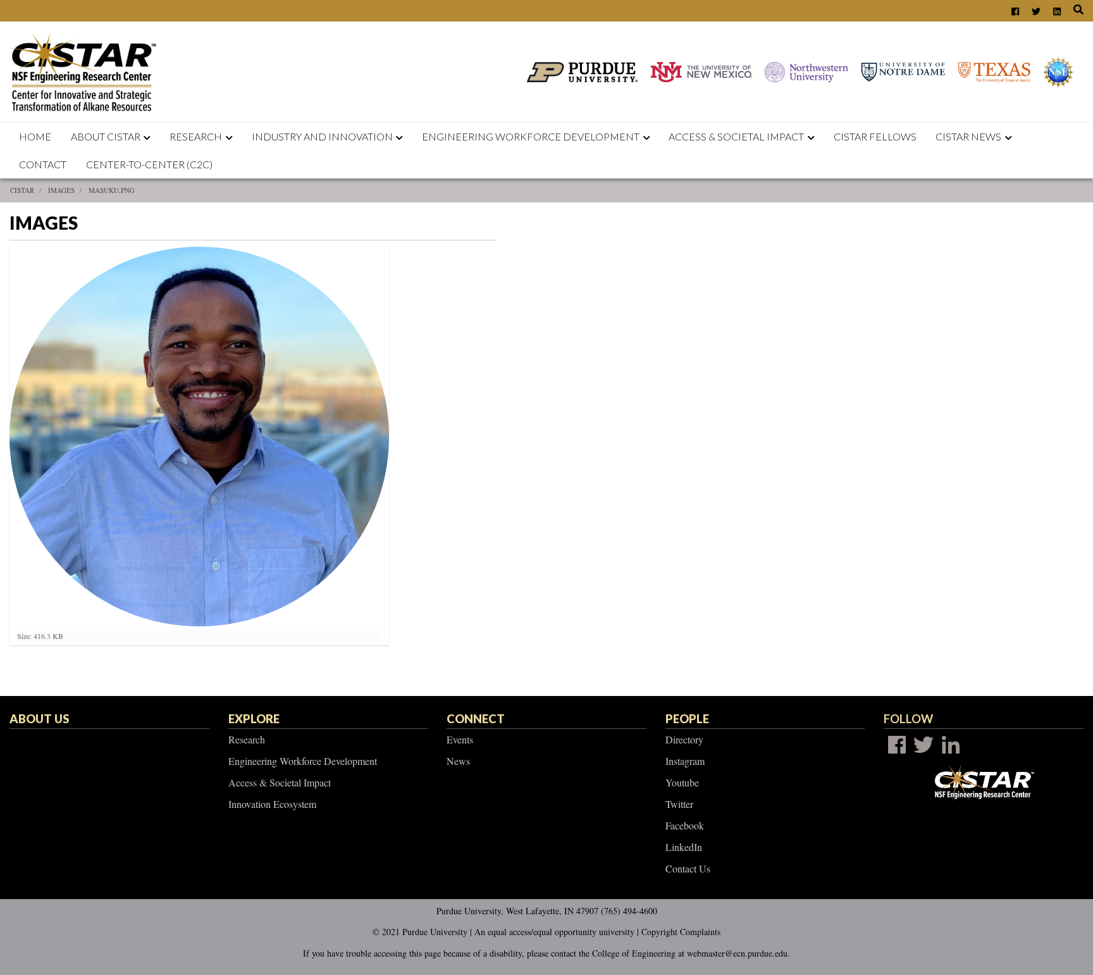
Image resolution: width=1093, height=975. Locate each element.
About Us (39, 719)
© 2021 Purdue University (420, 932)
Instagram (685, 760)
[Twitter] (923, 745)
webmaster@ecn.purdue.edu (737, 953)
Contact (42, 164)
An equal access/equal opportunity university (554, 932)
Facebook (684, 825)
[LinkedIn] (951, 745)
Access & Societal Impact (279, 782)
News (458, 760)
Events (460, 739)
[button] (150, 137)
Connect (476, 719)
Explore (254, 719)
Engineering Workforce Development (530, 136)
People (687, 719)
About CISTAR (105, 136)
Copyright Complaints (680, 932)
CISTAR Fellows (875, 136)
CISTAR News (968, 136)
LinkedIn (683, 847)
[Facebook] (897, 745)
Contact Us (687, 868)
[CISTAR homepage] (86, 70)
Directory (684, 739)
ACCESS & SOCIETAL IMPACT (736, 136)
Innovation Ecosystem (272, 803)
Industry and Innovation (322, 136)
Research (196, 136)
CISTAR (22, 190)
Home (35, 136)
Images (61, 190)
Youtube (682, 782)
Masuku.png (112, 190)
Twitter (679, 803)
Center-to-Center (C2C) (149, 164)
